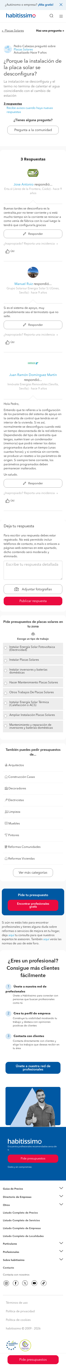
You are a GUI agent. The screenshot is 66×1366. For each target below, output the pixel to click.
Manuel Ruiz (23, 284)
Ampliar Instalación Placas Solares (32, 715)
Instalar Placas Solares (24, 660)
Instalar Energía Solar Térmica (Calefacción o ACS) (29, 704)
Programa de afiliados (16, 1272)
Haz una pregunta (49, 30)
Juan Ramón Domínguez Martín (33, 375)
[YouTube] (34, 1283)
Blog (6, 1209)
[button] (33, 1189)
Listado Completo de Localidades (23, 1236)
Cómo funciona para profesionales (23, 1256)
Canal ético (9, 1268)
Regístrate (8, 1252)
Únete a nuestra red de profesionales (33, 1068)
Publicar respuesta (33, 601)
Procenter (8, 1220)
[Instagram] (6, 1283)
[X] (25, 1283)
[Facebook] (15, 1283)
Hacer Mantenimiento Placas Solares (33, 682)
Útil (12, 251)
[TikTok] (43, 1283)
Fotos (6, 1217)
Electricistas (9, 1227)
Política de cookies (18, 1320)
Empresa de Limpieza (15, 1205)
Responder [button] (35, 234)
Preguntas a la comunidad (18, 1213)
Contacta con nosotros (16, 1275)
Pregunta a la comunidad (33, 130)
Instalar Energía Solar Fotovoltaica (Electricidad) (32, 649)
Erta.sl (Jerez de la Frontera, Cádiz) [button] (27, 189)
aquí (11, 935)
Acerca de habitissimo (16, 1264)
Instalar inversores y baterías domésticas (28, 671)
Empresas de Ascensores (17, 1201)
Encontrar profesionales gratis (33, 905)
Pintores (7, 1223)
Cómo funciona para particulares (22, 1248)
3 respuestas (13, 104)
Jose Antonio (24, 184)
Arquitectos (9, 1234)
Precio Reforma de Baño (17, 1193)
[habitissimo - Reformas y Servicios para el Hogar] (17, 16)
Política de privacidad (20, 1311)
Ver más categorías (33, 872)
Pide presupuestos (33, 1359)
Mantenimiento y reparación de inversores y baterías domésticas (31, 726)
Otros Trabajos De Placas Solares (31, 692)
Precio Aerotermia (13, 1197)
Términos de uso (17, 1302)
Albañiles (8, 1230)
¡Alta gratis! (45, 4)
